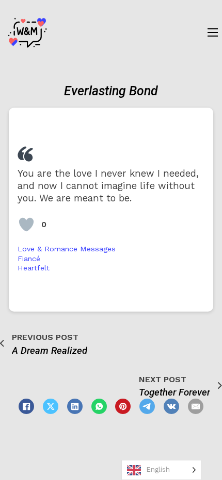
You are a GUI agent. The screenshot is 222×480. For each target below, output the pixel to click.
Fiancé (29, 258)
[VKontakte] (171, 406)
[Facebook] (26, 406)
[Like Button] (26, 224)
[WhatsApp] (99, 406)
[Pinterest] (123, 406)
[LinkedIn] (75, 406)
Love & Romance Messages (67, 249)
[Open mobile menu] (213, 32)
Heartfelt (34, 268)
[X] (50, 406)
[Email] (195, 406)
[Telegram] (147, 406)
